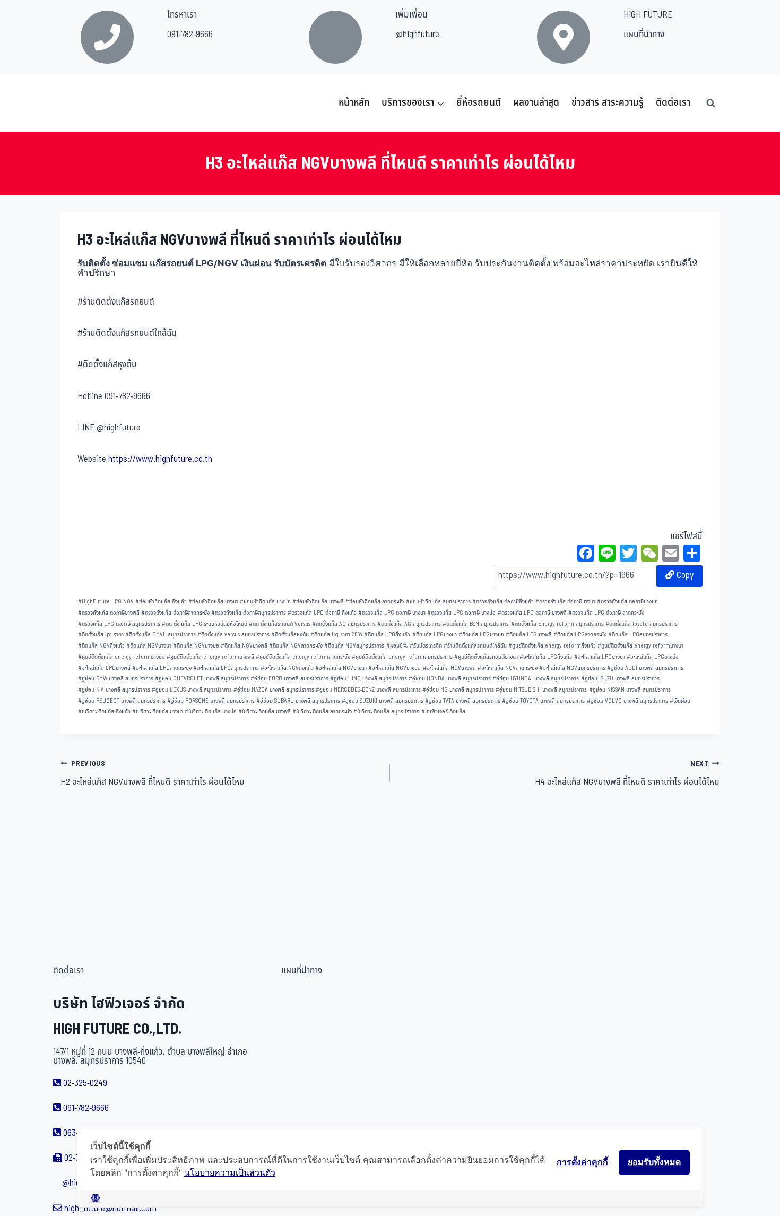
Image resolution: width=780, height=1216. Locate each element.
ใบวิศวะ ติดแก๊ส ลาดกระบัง (322, 711)
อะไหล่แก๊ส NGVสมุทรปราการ (572, 667)
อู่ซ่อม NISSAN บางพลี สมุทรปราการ (630, 689)
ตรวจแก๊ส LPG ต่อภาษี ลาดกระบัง (606, 612)
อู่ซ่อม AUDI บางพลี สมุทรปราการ (645, 667)
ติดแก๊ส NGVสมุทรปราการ (354, 645)
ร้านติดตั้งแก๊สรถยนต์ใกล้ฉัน (475, 645)
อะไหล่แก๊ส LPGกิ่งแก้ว (545, 656)
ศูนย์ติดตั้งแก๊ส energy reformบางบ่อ (121, 656)
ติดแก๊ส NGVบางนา (148, 645)
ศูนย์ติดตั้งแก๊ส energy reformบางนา (640, 645)
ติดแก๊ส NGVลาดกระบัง (296, 645)
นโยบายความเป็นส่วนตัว (229, 1172)
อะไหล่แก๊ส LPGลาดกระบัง (162, 667)
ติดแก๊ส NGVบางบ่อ (196, 645)
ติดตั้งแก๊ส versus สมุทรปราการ (233, 634)
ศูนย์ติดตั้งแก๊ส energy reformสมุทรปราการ (402, 656)
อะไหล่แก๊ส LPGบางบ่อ (653, 656)
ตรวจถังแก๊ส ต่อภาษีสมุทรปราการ (248, 612)
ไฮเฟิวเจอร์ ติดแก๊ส (443, 711)
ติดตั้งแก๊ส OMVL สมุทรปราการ (160, 634)
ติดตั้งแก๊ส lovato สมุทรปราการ (641, 623)
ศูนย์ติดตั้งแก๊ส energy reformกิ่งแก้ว (552, 645)
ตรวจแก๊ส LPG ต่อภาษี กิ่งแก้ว (322, 612)
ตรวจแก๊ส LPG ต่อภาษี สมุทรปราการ (119, 623)
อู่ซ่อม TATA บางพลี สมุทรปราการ (462, 700)
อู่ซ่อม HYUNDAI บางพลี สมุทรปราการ (535, 678)
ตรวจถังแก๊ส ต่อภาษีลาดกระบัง (175, 612)
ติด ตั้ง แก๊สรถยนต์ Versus (279, 623)
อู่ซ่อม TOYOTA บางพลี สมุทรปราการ (543, 700)
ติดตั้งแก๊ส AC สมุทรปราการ (344, 623)
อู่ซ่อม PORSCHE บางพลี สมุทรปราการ (211, 700)
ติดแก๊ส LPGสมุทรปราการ (638, 634)
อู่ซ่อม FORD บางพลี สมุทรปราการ (289, 678)
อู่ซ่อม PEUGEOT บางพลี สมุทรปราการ (122, 700)
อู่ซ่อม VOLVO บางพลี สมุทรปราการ (627, 700)
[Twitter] (628, 555)
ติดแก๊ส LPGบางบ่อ (481, 634)
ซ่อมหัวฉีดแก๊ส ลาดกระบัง (374, 601)
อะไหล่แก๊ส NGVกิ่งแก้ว (287, 667)
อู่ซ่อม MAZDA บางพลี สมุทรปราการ (273, 689)
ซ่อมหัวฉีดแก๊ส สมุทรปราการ (438, 601)
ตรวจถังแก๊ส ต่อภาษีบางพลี (109, 612)
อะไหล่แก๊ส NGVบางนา (341, 667)
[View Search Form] (710, 103)
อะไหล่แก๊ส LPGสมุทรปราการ (226, 667)
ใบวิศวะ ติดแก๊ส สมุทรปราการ (386, 711)
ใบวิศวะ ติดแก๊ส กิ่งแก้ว (104, 711)
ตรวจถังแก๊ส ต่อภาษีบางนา (565, 601)
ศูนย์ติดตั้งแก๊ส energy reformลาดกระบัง (303, 656)
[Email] (670, 555)
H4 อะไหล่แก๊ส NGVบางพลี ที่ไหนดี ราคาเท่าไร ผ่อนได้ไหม (627, 773)
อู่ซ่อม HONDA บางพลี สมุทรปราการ (450, 678)
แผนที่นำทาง (643, 34)
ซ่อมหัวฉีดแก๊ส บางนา (213, 601)
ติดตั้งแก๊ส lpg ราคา (101, 634)
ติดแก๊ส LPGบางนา (434, 634)
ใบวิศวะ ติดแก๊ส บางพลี (264, 711)
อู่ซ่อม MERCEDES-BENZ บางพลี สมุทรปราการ (368, 689)
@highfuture (417, 34)
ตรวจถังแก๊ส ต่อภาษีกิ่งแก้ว (503, 601)
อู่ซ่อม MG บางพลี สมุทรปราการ (458, 689)
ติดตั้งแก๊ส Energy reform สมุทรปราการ (557, 623)
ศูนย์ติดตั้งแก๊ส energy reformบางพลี (210, 656)
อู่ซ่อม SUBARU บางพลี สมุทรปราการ (298, 700)
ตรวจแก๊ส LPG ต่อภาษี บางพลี (532, 612)
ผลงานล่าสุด (536, 102)
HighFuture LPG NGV (106, 601)
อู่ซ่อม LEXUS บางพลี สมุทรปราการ (192, 689)
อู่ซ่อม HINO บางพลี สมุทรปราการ (368, 678)
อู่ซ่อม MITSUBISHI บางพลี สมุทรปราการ (541, 689)
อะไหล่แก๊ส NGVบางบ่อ (394, 667)
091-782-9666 (190, 34)
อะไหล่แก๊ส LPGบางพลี (104, 667)
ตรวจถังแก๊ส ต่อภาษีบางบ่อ (627, 601)
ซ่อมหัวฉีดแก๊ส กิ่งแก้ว (161, 601)
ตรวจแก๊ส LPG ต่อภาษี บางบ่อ (461, 612)
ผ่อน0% (397, 645)
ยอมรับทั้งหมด (654, 1162)
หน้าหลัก (354, 102)
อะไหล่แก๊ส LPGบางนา (599, 656)
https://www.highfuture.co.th (160, 459)
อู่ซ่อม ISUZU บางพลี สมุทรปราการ (620, 678)
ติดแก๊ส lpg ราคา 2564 (336, 634)
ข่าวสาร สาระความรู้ (607, 102)
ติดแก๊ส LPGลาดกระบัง (579, 634)
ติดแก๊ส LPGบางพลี (529, 634)
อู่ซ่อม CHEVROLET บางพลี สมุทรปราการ (202, 678)
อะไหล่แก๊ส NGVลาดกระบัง (508, 667)
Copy (684, 575)
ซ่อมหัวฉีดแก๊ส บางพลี (318, 601)
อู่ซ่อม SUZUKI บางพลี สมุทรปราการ (382, 700)
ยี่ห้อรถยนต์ (478, 102)
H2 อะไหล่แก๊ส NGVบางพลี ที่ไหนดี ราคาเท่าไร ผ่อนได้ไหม (152, 773)
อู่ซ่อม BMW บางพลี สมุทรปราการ (115, 678)
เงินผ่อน (680, 700)
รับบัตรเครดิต (426, 645)
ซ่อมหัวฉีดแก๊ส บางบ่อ (265, 601)
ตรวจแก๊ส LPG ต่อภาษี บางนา (392, 612)
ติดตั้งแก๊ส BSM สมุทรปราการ (476, 623)
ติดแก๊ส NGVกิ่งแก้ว (101, 645)
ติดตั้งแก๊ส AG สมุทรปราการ (409, 623)
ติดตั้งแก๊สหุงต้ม (290, 634)
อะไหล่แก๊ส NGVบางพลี (449, 667)
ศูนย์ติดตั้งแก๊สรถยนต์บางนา (486, 656)
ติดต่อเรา (673, 102)
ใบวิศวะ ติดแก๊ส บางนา (157, 711)
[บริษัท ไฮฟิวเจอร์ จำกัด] (83, 103)
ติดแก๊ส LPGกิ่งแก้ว (387, 634)
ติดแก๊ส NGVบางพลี (244, 645)
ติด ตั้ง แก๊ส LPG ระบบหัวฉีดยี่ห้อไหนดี (204, 623)
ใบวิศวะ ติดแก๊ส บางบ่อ (211, 711)
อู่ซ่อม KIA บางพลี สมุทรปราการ (114, 689)
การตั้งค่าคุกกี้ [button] (582, 1162)
